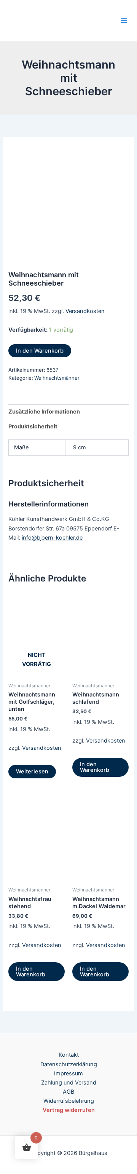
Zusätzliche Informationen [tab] (44, 411)
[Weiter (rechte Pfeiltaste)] (123, 587)
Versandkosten (85, 311)
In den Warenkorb (40, 350)
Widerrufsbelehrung (68, 1100)
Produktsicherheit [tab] (32, 426)
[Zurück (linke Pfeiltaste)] (13, 587)
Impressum (68, 1073)
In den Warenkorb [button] (94, 767)
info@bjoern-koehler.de (52, 537)
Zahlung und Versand (68, 1082)
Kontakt (69, 1054)
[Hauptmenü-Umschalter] (124, 20)
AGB (68, 1091)
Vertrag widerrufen (69, 1110)
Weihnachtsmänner (57, 378)
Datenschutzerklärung (68, 1064)
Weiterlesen (32, 771)
